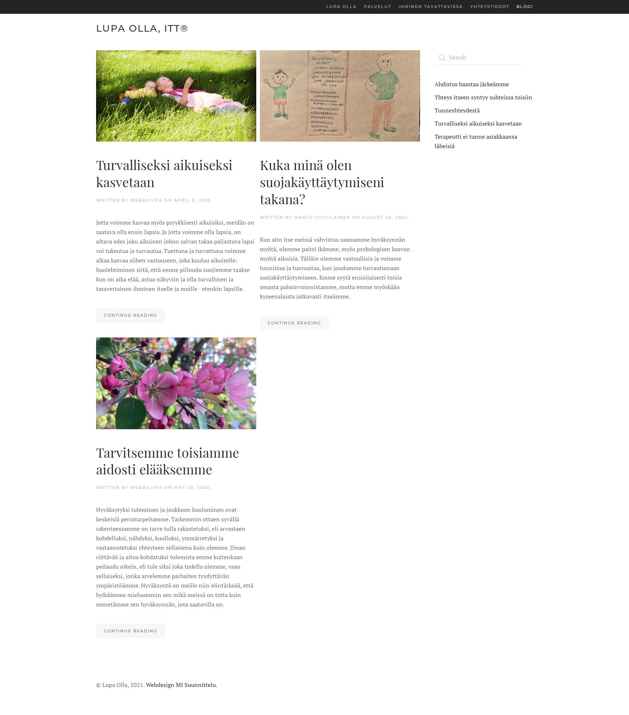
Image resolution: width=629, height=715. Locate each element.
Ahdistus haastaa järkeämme (472, 84)
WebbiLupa (146, 200)
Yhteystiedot (489, 6)
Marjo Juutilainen (322, 217)
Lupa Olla (341, 6)
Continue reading (130, 315)
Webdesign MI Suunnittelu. (181, 685)
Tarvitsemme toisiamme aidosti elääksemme (167, 460)
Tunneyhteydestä (457, 110)
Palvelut (377, 6)
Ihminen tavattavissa (431, 6)
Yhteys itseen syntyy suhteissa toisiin (483, 97)
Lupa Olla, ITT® (142, 28)
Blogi (525, 6)
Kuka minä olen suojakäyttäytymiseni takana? (322, 182)
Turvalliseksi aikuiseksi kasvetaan (164, 173)
